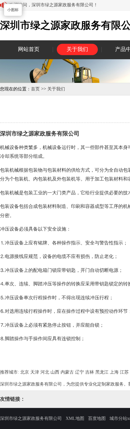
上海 (114, 372)
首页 (35, 89)
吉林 (89, 372)
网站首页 (28, 49)
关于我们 (77, 49)
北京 (24, 372)
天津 (34, 372)
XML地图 (75, 418)
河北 (44, 372)
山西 (54, 372)
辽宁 (79, 372)
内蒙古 (67, 372)
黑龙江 (102, 372)
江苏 (124, 372)
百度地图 (97, 418)
